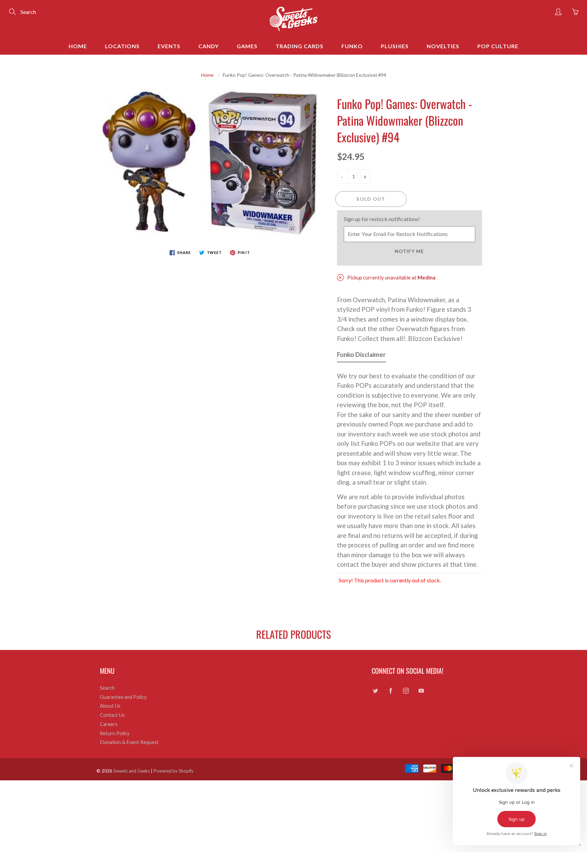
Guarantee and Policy (123, 697)
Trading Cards (299, 46)
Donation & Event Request (129, 742)
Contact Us (112, 715)
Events (169, 46)
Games (247, 46)
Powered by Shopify (174, 771)
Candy (208, 46)
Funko (352, 46)
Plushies (395, 46)
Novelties (443, 46)
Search (107, 688)
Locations (122, 46)
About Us (110, 706)
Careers (109, 724)
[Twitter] (375, 690)
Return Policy (114, 733)
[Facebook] (390, 690)
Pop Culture (497, 46)
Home (78, 46)
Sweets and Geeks (131, 771)
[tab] (361, 356)
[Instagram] (406, 690)
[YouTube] (421, 690)
